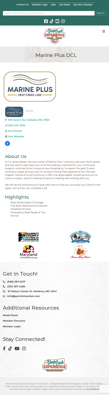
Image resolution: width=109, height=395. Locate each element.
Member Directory (14, 320)
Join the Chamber (83, 4)
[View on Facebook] (7, 145)
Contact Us (22, 4)
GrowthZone (93, 389)
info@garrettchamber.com (23, 296)
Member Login (40, 4)
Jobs (53, 4)
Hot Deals (64, 4)
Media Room (10, 315)
